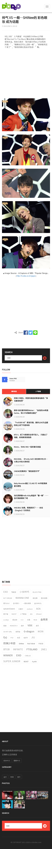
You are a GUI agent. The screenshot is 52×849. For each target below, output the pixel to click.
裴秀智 (17, 631)
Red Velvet (31, 643)
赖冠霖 (35, 598)
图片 (22, 625)
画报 (5, 625)
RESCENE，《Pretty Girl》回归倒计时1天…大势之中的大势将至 (31, 460)
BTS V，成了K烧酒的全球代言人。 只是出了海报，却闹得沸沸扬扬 (30, 436)
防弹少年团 (9, 643)
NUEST (14, 614)
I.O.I (22, 620)
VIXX (30, 625)
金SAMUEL (38, 603)
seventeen (9, 608)
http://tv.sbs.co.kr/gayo (26, 275)
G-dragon (29, 631)
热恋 (18, 637)
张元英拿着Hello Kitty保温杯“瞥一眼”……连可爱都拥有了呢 (31, 496)
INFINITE (18, 649)
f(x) (5, 637)
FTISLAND (31, 649)
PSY (12, 637)
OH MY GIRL (7, 631)
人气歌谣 (23, 614)
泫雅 (28, 620)
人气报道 (38, 391)
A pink (34, 661)
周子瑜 (5, 614)
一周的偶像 (27, 603)
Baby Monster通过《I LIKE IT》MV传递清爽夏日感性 (30, 484)
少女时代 (24, 591)
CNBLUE (28, 655)
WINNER (8, 655)
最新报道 (14, 391)
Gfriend (38, 614)
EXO (5, 591)
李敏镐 (40, 643)
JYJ (33, 637)
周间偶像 (44, 598)
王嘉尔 (20, 609)
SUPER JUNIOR (11, 661)
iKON (40, 631)
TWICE (13, 592)
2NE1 (44, 649)
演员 (37, 625)
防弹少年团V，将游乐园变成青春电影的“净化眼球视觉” (31, 399)
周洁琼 (14, 620)
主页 (5, 777)
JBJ (31, 614)
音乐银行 (16, 603)
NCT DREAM (7, 598)
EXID (18, 655)
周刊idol (6, 603)
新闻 (12, 777)
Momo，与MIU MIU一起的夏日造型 (27, 446)
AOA (38, 608)
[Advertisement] (26, 74)
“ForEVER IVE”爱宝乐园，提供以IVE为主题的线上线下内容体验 (31, 423)
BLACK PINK (37, 592)
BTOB (6, 649)
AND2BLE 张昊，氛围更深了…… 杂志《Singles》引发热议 (28, 509)
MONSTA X (13, 625)
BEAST (26, 661)
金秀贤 (44, 619)
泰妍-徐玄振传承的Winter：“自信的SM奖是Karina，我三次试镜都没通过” (31, 411)
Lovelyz (6, 620)
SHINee (21, 643)
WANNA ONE (22, 597)
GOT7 (26, 637)
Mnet (35, 620)
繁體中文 (17, 760)
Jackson (30, 609)
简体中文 (6, 760)
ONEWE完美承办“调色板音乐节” (27, 471)
